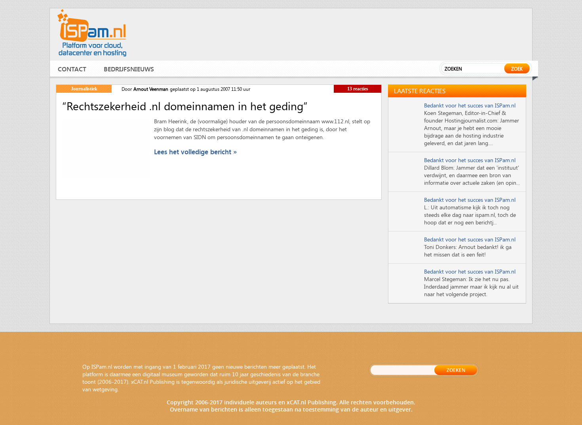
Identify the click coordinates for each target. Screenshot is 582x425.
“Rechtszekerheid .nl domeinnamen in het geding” (185, 106)
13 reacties (357, 89)
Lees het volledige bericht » (195, 151)
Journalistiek (84, 89)
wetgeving (105, 389)
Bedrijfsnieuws (129, 69)
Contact (72, 69)
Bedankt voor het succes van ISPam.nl (469, 105)
